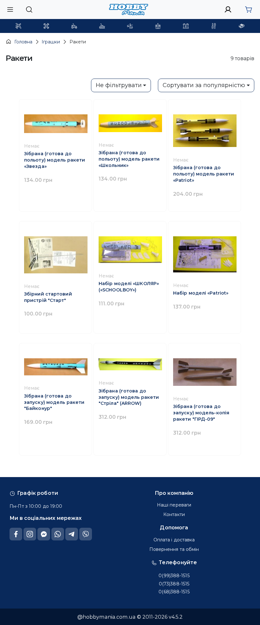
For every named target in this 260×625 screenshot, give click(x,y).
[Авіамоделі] (18, 26)
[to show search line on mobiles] (29, 9)
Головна (23, 42)
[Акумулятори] (185, 26)
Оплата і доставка (174, 540)
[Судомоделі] (102, 26)
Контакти (174, 514)
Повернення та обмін (174, 549)
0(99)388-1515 (174, 575)
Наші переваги (174, 505)
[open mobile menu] (10, 9)
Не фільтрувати (119, 85)
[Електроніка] (158, 26)
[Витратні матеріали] (241, 26)
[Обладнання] (213, 26)
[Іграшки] (130, 26)
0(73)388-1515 (174, 584)
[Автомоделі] (74, 26)
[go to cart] (248, 9)
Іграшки (51, 42)
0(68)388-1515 (174, 592)
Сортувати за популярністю (204, 85)
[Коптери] (46, 26)
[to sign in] (228, 9)
